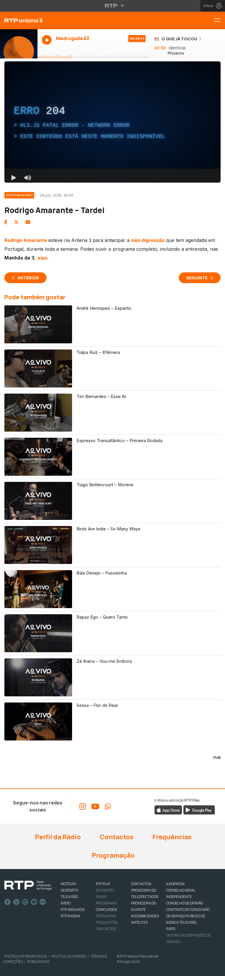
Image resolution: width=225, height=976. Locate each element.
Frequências (171, 837)
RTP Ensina (70, 915)
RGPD (170, 928)
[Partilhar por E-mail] (27, 222)
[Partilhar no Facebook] (5, 222)
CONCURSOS (106, 909)
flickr (43, 902)
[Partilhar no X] (16, 222)
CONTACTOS (141, 883)
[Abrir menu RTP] (112, 5)
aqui (42, 258)
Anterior (28, 278)
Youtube (34, 902)
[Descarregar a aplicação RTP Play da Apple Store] (168, 810)
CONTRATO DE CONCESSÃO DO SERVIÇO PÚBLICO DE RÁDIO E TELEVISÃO (188, 916)
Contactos (116, 837)
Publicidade (38, 961)
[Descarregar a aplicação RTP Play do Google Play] (199, 810)
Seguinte (196, 278)
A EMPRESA (175, 883)
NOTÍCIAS (68, 883)
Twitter (16, 902)
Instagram (25, 902)
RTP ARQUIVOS (72, 909)
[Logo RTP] (28, 885)
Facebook (7, 902)
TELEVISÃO (69, 896)
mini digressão (148, 240)
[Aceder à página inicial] (19, 20)
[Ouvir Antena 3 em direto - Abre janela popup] (19, 43)
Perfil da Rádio (57, 837)
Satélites (139, 922)
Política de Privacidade (25, 956)
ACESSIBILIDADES (145, 915)
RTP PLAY (103, 883)
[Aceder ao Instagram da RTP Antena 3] (82, 806)
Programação (113, 855)
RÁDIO (66, 903)
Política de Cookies (69, 956)
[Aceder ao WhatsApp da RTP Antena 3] (108, 806)
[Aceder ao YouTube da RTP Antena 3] (95, 806)
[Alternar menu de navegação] (219, 20)
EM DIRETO (105, 890)
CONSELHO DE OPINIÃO (184, 903)
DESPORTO (69, 890)
